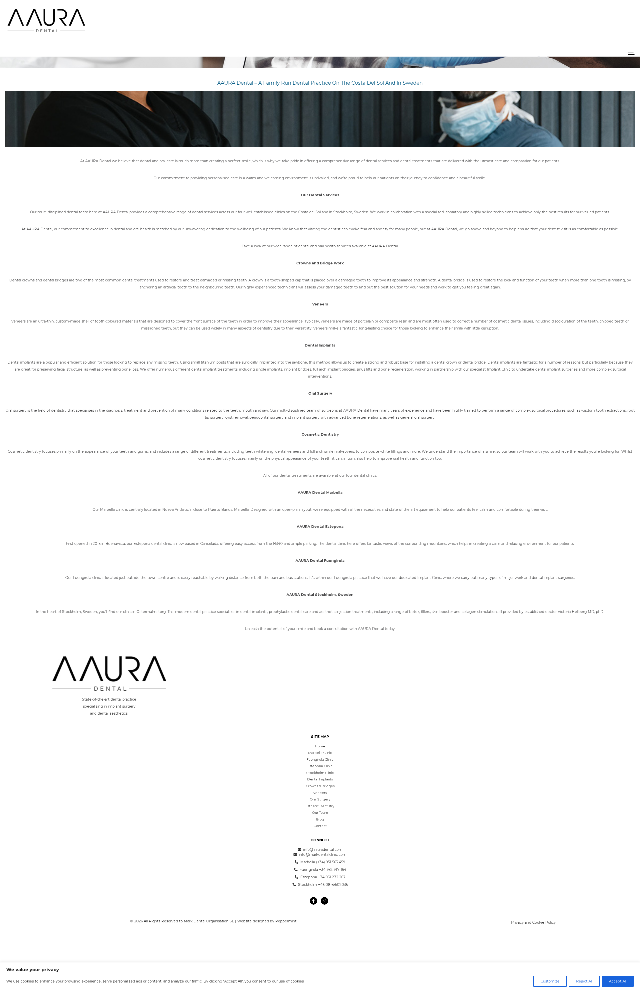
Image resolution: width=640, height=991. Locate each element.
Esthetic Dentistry (320, 806)
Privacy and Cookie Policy (533, 922)
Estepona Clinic (320, 766)
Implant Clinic (498, 369)
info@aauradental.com (322, 849)
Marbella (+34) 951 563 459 (322, 862)
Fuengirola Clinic (320, 759)
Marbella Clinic (320, 753)
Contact (320, 826)
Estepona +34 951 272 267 (323, 877)
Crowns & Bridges (320, 786)
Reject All (584, 981)
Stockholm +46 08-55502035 (323, 884)
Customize (550, 981)
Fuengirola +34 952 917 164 (323, 869)
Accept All (617, 981)
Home (320, 746)
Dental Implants (320, 779)
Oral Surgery (320, 799)
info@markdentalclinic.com (322, 854)
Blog (320, 819)
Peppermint (285, 921)
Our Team (320, 812)
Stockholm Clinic (320, 773)
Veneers (320, 793)
